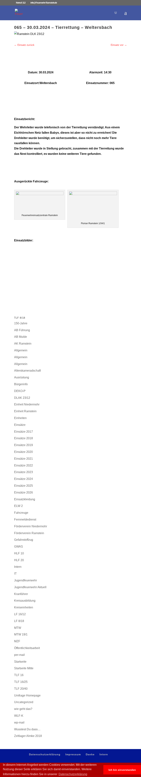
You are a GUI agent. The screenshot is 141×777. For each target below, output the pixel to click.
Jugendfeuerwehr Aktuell (30, 587)
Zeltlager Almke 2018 (28, 735)
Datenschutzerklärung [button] (73, 774)
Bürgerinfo (21, 384)
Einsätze (20, 424)
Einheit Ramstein (25, 411)
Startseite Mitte (23, 668)
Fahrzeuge (21, 512)
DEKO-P (20, 391)
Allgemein (20, 350)
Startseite (20, 661)
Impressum (73, 754)
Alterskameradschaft (27, 370)
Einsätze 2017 (23, 431)
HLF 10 (19, 553)
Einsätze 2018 (23, 438)
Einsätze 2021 (23, 458)
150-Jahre (20, 323)
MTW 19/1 (21, 634)
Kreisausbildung (24, 600)
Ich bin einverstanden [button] (122, 769)
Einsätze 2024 (23, 478)
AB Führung (22, 330)
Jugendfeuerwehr (25, 580)
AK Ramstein (22, 343)
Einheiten (20, 418)
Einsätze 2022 (23, 465)
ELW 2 (18, 505)
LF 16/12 (20, 614)
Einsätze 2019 (23, 445)
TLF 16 (19, 675)
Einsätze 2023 (23, 472)
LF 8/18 (19, 621)
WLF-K (18, 715)
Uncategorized (23, 702)
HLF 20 (19, 560)
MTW (17, 627)
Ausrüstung (21, 377)
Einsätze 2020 (23, 451)
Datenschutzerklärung (44, 754)
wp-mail (19, 722)
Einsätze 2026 (23, 492)
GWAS (18, 546)
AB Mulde (20, 336)
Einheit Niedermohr (26, 404)
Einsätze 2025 (23, 485)
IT (15, 573)
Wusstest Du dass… (27, 729)
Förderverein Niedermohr (30, 526)
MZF (17, 641)
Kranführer (21, 594)
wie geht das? (23, 708)
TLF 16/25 (21, 681)
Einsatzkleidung (24, 499)
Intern (17, 566)
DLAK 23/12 (22, 397)
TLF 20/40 (21, 688)
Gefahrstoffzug (23, 539)
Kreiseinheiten (23, 607)
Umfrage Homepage (27, 695)
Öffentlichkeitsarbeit (27, 648)
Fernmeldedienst (25, 519)
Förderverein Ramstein (29, 533)
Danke (90, 754)
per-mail (19, 654)
